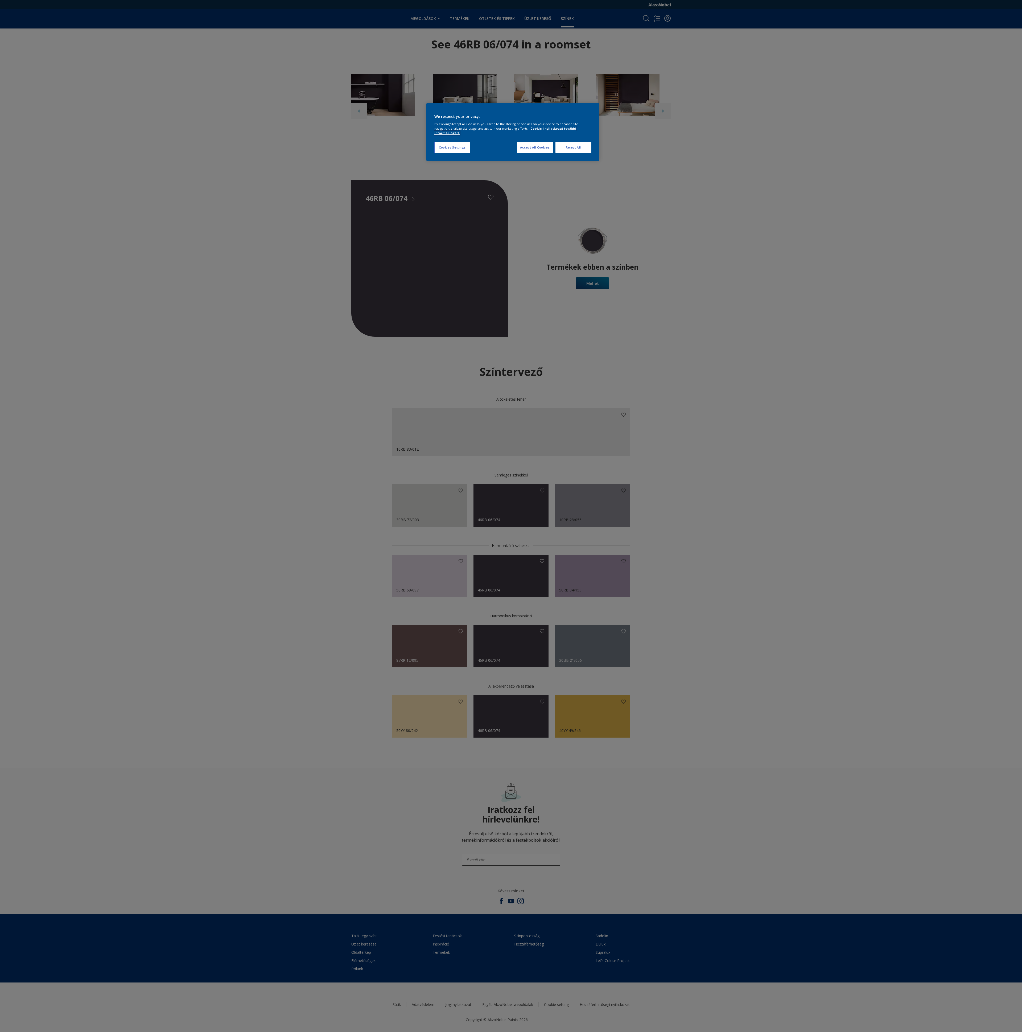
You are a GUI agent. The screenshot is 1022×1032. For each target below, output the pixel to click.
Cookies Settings (452, 147)
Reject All (573, 147)
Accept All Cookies (535, 147)
